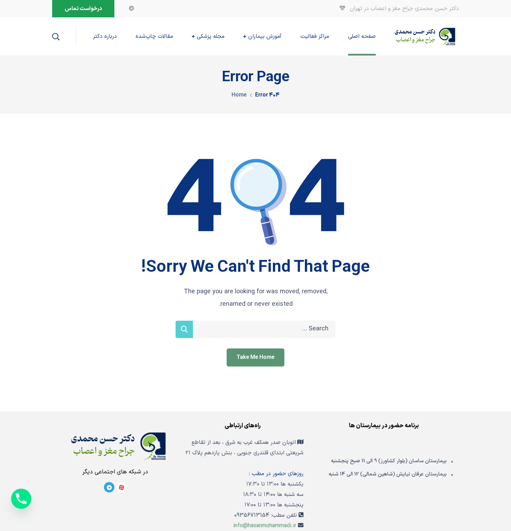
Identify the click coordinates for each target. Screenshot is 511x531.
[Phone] (21, 498)
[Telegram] (109, 487)
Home (239, 95)
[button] (83, 8)
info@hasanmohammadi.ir (264, 526)
